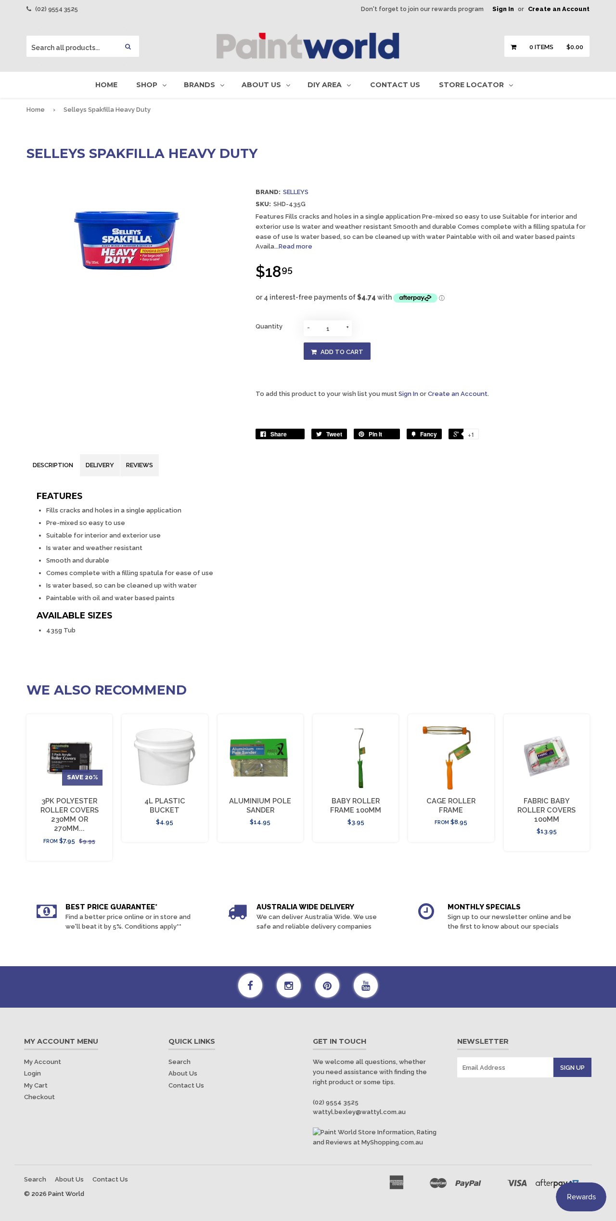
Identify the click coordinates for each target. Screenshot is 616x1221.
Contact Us (395, 84)
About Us (261, 84)
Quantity (269, 326)
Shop (146, 84)
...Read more (293, 246)
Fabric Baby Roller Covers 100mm (546, 810)
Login (32, 1073)
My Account (42, 1061)
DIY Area (325, 84)
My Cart (36, 1085)
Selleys (295, 192)
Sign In (503, 9)
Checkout (39, 1097)
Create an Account (559, 9)
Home (106, 84)
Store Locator (471, 84)
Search (179, 1061)
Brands (199, 84)
